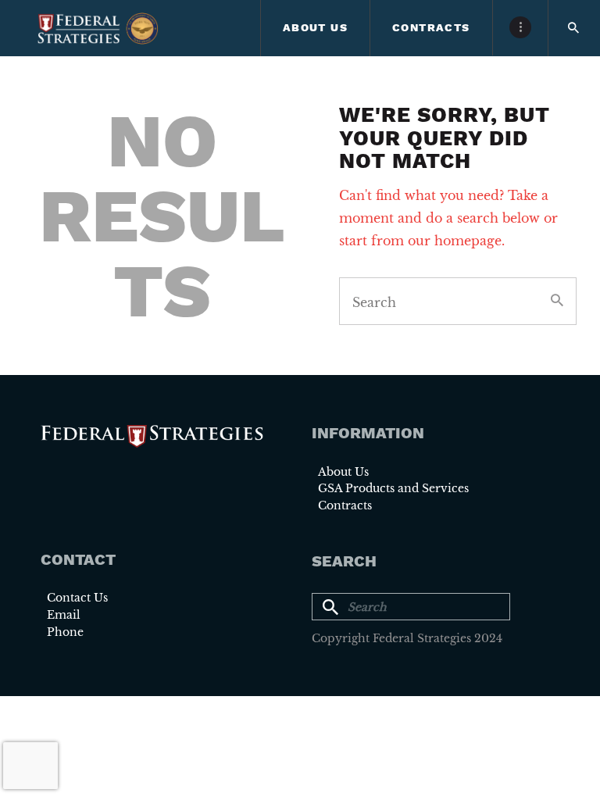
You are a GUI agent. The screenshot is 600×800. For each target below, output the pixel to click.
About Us (343, 472)
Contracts (345, 505)
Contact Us (77, 598)
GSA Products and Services (393, 488)
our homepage (455, 240)
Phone (65, 632)
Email (63, 615)
